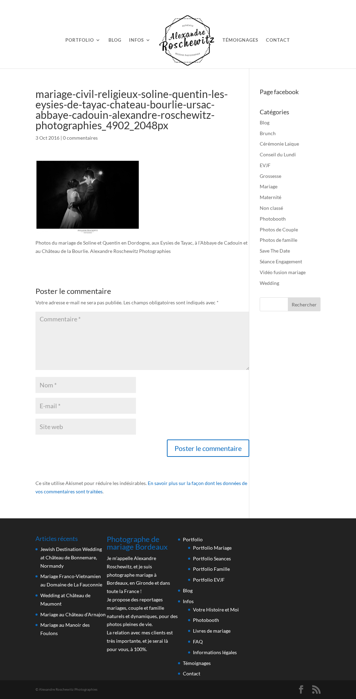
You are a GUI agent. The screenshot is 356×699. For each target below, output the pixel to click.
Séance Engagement (281, 261)
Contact (278, 40)
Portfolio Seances (212, 558)
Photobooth (273, 219)
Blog (114, 40)
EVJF (265, 165)
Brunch (268, 133)
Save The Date (275, 251)
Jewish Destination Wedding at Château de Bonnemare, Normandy (71, 557)
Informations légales (215, 652)
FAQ (198, 641)
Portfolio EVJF (209, 580)
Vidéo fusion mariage (283, 272)
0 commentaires (80, 138)
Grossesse (270, 176)
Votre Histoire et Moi (216, 609)
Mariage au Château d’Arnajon (73, 614)
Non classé (271, 208)
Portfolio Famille (211, 569)
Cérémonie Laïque (279, 144)
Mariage (268, 186)
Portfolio (79, 40)
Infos (136, 40)
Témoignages (240, 40)
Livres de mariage (211, 631)
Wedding (269, 283)
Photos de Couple (279, 229)
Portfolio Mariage (212, 548)
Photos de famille (278, 240)
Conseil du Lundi (278, 154)
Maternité (270, 197)
